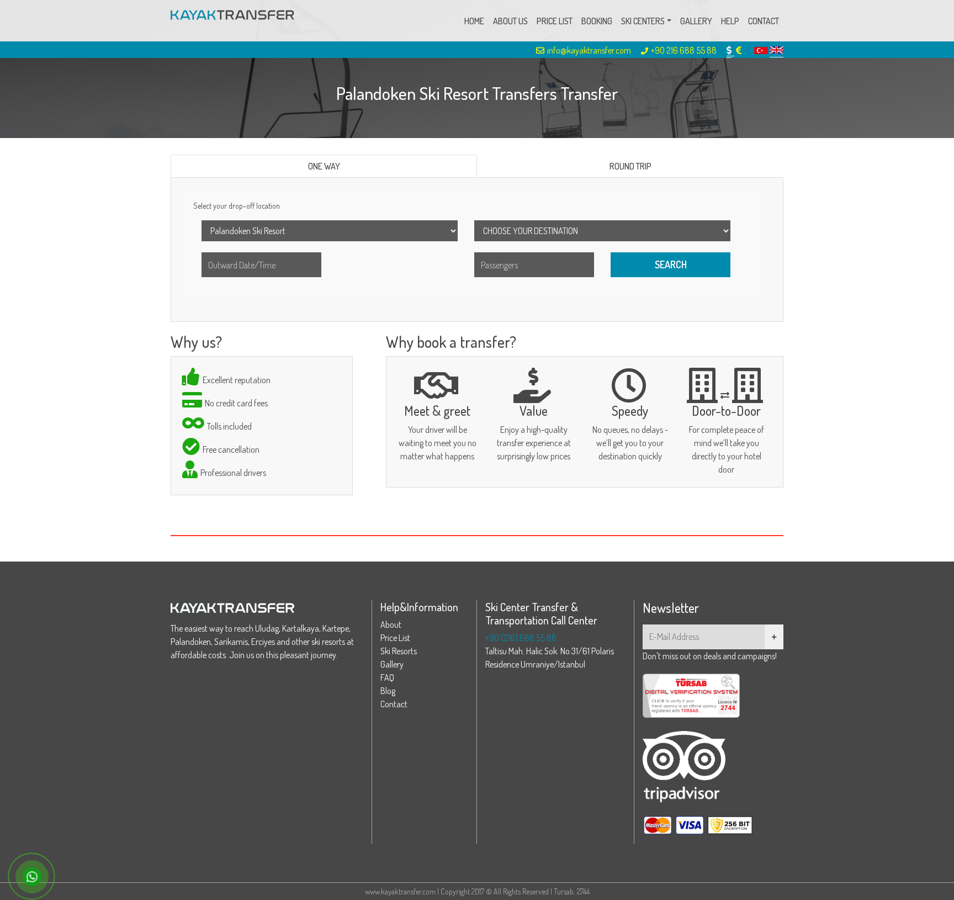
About (390, 624)
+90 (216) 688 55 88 (520, 637)
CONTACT (763, 21)
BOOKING (596, 21)
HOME (474, 21)
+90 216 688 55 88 (684, 50)
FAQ (387, 677)
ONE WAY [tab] (324, 166)
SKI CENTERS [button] (643, 21)
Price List (395, 637)
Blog (387, 690)
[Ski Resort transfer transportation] (232, 20)
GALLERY (696, 21)
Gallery (392, 664)
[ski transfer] (776, 50)
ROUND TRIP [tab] (630, 166)
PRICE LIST (555, 21)
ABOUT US (510, 21)
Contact (393, 704)
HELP (730, 21)
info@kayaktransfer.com (589, 50)
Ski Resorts (398, 651)
